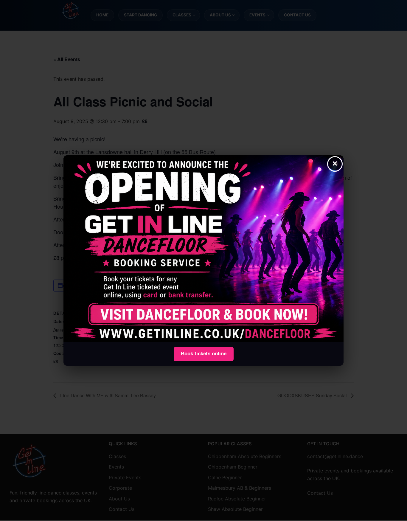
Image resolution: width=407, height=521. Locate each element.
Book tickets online (203, 353)
